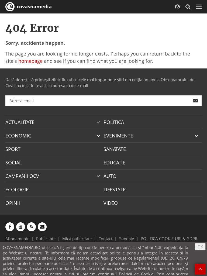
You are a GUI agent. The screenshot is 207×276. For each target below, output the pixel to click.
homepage (30, 61)
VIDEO (111, 203)
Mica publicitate (77, 238)
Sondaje (126, 238)
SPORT (12, 149)
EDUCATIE (114, 162)
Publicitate (46, 238)
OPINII (12, 203)
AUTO (110, 176)
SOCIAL (13, 162)
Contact (105, 238)
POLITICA (114, 122)
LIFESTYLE (115, 189)
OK (200, 246)
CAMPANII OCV (22, 176)
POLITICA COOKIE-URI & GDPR (169, 238)
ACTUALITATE (19, 122)
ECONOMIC (18, 135)
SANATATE (115, 149)
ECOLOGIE (17, 189)
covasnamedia (33, 6)
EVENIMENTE (118, 135)
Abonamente (17, 238)
